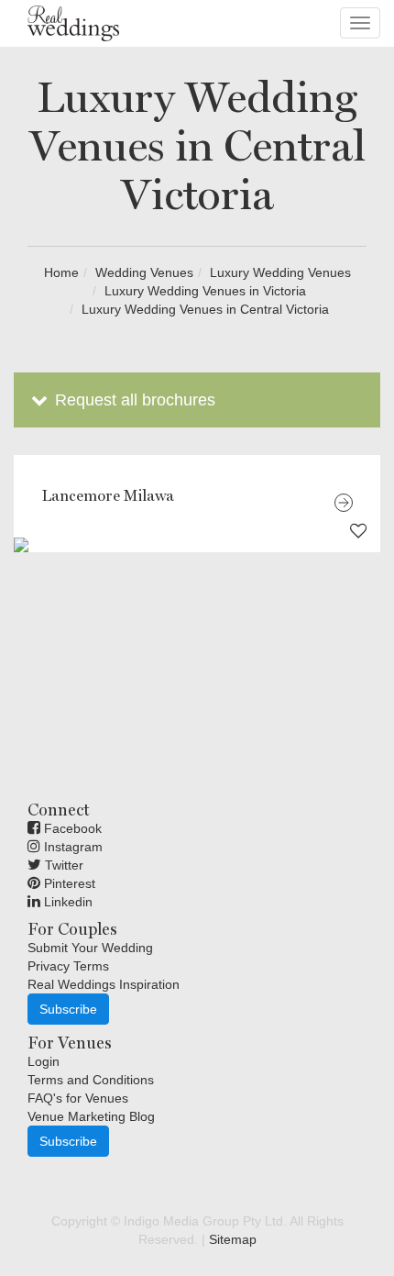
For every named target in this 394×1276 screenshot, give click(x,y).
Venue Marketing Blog (91, 1116)
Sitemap (233, 1239)
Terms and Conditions (90, 1079)
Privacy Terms (68, 966)
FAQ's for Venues (77, 1098)
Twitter (62, 865)
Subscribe (68, 1009)
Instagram (71, 846)
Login (43, 1061)
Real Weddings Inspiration (103, 984)
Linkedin (66, 901)
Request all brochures (132, 400)
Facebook (71, 828)
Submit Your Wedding (90, 947)
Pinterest (67, 883)
